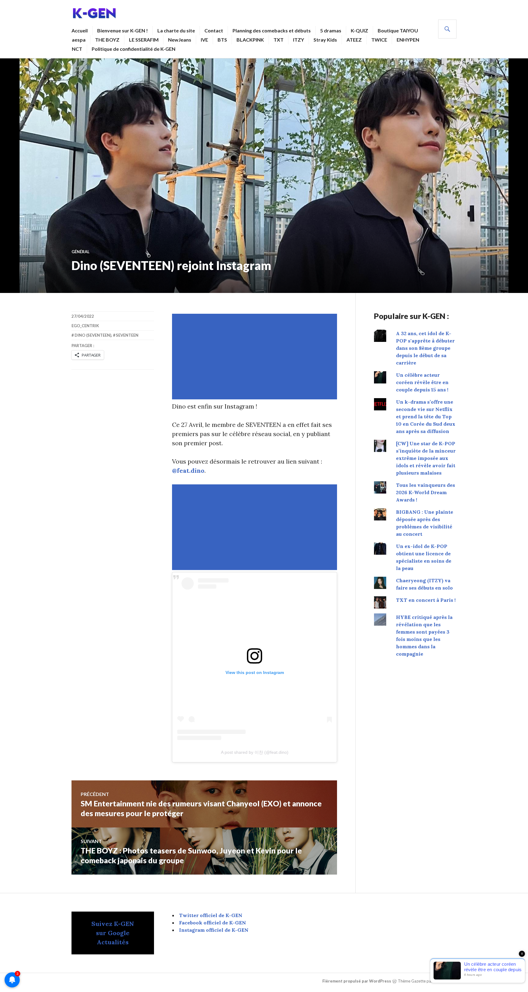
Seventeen (127, 335)
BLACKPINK (250, 40)
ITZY (298, 40)
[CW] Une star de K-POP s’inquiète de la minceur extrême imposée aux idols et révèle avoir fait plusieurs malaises (426, 458)
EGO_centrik (85, 325)
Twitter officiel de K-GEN (210, 915)
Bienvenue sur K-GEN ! (122, 30)
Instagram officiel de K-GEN (213, 930)
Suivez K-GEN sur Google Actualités (112, 933)
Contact (213, 30)
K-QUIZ (359, 30)
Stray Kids (325, 40)
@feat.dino (188, 470)
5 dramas (330, 30)
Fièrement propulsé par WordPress (356, 981)
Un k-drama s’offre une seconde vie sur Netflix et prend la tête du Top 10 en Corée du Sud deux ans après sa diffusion (425, 416)
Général (81, 251)
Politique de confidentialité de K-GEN (133, 49)
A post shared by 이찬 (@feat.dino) (254, 752)
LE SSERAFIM (144, 40)
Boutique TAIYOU (398, 30)
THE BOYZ (107, 40)
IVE (204, 40)
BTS (222, 40)
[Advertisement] (255, 356)
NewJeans (179, 40)
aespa (79, 40)
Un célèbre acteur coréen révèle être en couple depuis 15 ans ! (422, 382)
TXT (278, 40)
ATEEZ (354, 40)
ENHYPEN (408, 40)
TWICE (379, 40)
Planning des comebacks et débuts (272, 30)
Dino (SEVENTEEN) (93, 335)
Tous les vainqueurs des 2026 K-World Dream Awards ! (425, 492)
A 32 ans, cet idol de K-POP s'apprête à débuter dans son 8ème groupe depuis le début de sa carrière (425, 348)
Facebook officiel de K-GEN (212, 923)
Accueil (80, 30)
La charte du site (176, 30)
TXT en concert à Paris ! (426, 600)
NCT (77, 49)
